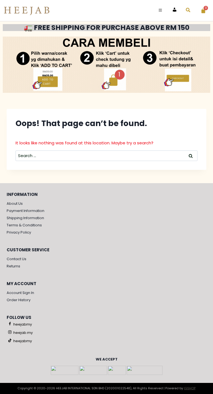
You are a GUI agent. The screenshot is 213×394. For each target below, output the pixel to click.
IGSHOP (190, 388)
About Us (15, 203)
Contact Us (16, 259)
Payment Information (25, 210)
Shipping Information (25, 218)
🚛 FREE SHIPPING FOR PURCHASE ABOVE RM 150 (106, 27)
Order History (19, 300)
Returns (13, 266)
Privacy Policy (19, 232)
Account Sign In (20, 292)
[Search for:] (106, 155)
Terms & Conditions (24, 225)
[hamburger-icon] (160, 10)
